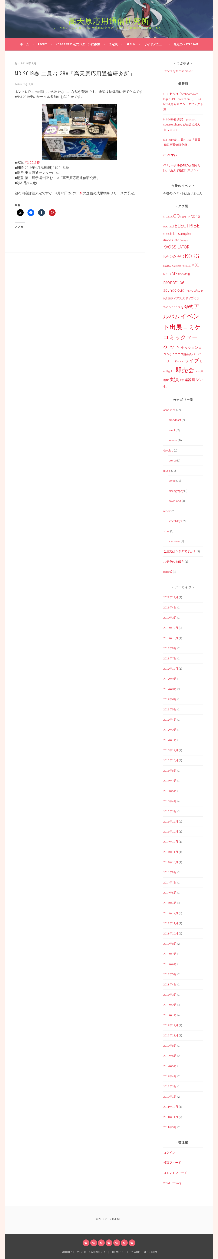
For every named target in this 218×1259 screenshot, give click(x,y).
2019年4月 (170, 607)
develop (168, 450)
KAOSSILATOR (176, 247)
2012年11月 (170, 1035)
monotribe (173, 282)
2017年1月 (170, 740)
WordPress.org (172, 1183)
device (172, 460)
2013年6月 (170, 964)
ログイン (169, 1153)
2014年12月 (170, 842)
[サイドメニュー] (124, 1242)
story (166, 531)
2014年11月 (170, 852)
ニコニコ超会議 (182, 354)
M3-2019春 (32, 162)
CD (176, 215)
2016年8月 (170, 770)
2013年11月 (170, 923)
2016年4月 (170, 801)
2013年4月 (170, 984)
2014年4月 (170, 903)
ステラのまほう (173, 561)
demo (172, 481)
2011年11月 (170, 1117)
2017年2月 (170, 730)
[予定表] (109, 1242)
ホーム (24, 44)
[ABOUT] (93, 1242)
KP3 (183, 266)
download (174, 501)
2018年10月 (170, 638)
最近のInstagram (186, 44)
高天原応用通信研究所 (109, 20)
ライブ (191, 360)
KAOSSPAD (173, 256)
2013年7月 (170, 954)
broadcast (174, 420)
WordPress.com (145, 1251)
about (42, 44)
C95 (170, 217)
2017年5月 (170, 709)
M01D (167, 274)
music (167, 471)
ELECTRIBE (187, 225)
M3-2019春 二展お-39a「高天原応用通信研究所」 (75, 73)
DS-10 (195, 216)
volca (194, 298)
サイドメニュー (154, 44)
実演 (174, 379)
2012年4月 (170, 1076)
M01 (195, 265)
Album (130, 44)
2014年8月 (170, 872)
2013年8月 (170, 944)
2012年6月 (170, 1056)
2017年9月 (170, 679)
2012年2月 (170, 1086)
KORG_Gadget (172, 266)
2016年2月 (170, 811)
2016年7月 (170, 781)
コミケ (192, 327)
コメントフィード (175, 1173)
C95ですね (170, 155)
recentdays (175, 521)
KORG (192, 256)
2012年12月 (170, 1025)
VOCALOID (181, 298)
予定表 (113, 44)
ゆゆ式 (187, 306)
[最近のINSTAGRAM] (132, 1242)
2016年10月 (170, 760)
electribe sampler (177, 233)
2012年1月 (170, 1096)
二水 (79, 193)
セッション (189, 347)
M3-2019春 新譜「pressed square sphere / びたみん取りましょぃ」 (182, 124)
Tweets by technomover (177, 71)
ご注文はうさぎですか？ (179, 551)
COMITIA (185, 217)
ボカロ (170, 361)
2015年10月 (170, 831)
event (171, 430)
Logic (188, 266)
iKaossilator (172, 240)
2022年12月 (170, 597)
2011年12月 (170, 1107)
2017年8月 (170, 689)
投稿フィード (172, 1162)
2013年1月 (170, 1015)
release (172, 440)
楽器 (188, 380)
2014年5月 (170, 893)
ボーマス (179, 361)
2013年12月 (170, 913)
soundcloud (173, 290)
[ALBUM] (116, 1242)
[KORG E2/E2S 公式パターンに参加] (101, 1242)
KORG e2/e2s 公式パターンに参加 (78, 44)
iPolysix (184, 240)
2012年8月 (170, 1045)
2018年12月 (170, 628)
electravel (168, 226)
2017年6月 (170, 699)
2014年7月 (170, 882)
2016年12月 (170, 750)
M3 (174, 273)
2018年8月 (170, 648)
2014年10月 (170, 862)
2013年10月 (170, 933)
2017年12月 (170, 668)
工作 (181, 380)
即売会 (185, 370)
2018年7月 (170, 658)
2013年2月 (170, 1005)
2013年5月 (170, 974)
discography (176, 491)
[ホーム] (86, 1242)
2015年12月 (170, 821)
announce (169, 410)
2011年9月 (170, 1127)
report (167, 511)
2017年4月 (170, 719)
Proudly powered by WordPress (84, 1251)
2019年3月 (170, 618)
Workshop (171, 306)
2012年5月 (170, 1066)
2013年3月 (170, 994)
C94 (165, 217)
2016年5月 (170, 791)
